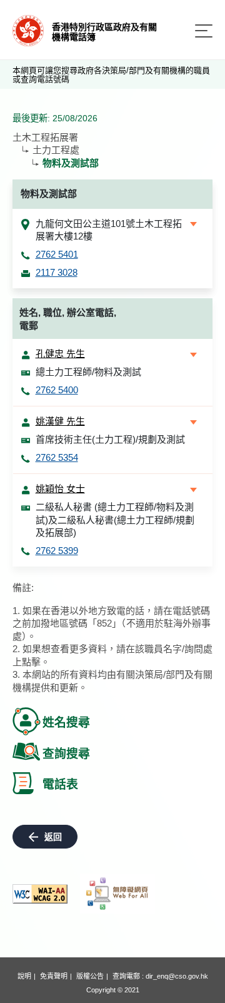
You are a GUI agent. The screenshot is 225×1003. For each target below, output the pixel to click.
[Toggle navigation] (203, 31)
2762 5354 (57, 457)
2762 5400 (57, 390)
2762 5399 (57, 550)
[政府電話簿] (28, 29)
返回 (53, 837)
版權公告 (90, 976)
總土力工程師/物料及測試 (88, 371)
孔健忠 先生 (60, 353)
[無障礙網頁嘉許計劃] (117, 894)
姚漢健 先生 (60, 421)
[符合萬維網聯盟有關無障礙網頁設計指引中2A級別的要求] (40, 894)
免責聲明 (54, 976)
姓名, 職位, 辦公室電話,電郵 (67, 319)
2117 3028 (57, 272)
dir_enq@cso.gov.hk (177, 976)
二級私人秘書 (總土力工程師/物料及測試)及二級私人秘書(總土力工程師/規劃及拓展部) (115, 520)
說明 (24, 976)
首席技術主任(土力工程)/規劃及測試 (110, 439)
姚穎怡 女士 (60, 488)
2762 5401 (57, 254)
